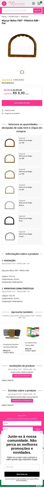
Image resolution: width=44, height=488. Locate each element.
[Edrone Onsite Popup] (22, 244)
